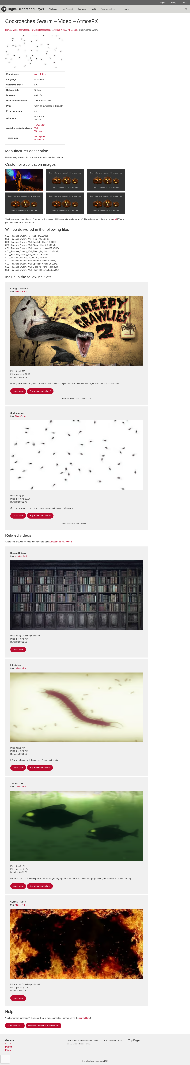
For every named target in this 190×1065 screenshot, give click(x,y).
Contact (184, 2)
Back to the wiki (15, 1025)
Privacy (173, 2)
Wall (36, 128)
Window (38, 131)
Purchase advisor (108, 9)
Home (8, 30)
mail (115, 219)
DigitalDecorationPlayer (26, 9)
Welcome (53, 9)
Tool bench (82, 9)
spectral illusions (22, 556)
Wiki (94, 9)
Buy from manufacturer (40, 768)
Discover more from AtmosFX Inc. (43, 1025)
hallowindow (20, 668)
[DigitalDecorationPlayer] (4, 9)
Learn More (18, 391)
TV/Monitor (39, 125)
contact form (84, 1018)
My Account (68, 9)
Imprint (163, 2)
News (126, 9)
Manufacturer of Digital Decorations (35, 30)
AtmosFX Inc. (60, 30)
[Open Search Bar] (186, 9)
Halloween (39, 139)
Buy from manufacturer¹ (40, 391)
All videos (72, 30)
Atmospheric (40, 136)
